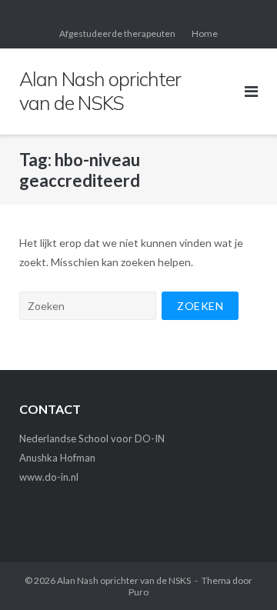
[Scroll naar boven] (239, 573)
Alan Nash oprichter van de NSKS (124, 580)
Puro (138, 592)
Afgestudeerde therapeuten (117, 33)
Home (205, 33)
